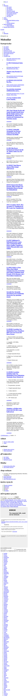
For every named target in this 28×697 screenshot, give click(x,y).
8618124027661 (7, 477)
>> (9, 435)
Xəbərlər (6, 19)
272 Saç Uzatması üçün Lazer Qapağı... (14, 98)
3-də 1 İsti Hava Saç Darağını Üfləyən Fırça (13, 500)
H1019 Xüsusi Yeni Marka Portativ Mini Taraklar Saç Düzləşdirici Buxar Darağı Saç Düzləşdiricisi (15, 187)
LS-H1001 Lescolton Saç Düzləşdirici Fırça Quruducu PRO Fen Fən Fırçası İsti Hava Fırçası (15, 331)
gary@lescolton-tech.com (10, 479)
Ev (4, 4)
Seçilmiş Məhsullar (9, 499)
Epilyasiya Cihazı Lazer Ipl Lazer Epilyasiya (11, 505)
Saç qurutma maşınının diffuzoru (15, 503)
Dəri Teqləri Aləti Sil (11, 13)
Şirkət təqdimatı (10, 25)
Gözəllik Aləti (10, 15)
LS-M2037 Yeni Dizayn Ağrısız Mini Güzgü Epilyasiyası (14, 167)
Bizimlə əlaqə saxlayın (9, 27)
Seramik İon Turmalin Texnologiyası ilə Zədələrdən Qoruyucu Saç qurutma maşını (15, 294)
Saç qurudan (9, 9)
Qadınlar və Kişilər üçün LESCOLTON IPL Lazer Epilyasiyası (14, 410)
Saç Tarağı (9, 7)
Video (5, 17)
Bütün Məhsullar (14, 506)
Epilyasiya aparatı (11, 11)
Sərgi (8, 21)
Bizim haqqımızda (8, 24)
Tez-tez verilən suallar (9, 441)
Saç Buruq (9, 8)
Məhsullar (6, 5)
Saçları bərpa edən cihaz (12, 12)
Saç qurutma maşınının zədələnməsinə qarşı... (14, 89)
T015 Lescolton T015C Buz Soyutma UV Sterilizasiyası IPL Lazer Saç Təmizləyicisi (15, 206)
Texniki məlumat (10, 23)
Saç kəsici (9, 16)
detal (10, 121)
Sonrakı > (6, 435)
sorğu (8, 121)
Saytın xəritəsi (17, 499)
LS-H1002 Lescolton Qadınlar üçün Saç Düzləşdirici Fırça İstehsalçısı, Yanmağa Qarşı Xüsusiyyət (15, 374)
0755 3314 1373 (7, 476)
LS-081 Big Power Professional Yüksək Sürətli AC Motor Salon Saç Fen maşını (15, 150)
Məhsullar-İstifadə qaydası (13, 20)
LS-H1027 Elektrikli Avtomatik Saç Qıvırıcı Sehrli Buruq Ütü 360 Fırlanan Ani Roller (14, 132)
